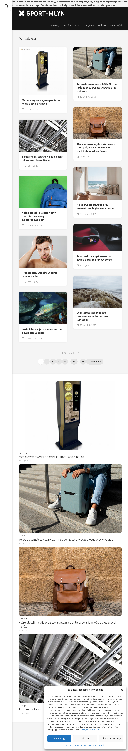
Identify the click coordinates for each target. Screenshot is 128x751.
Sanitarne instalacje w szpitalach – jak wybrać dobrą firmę (42, 158)
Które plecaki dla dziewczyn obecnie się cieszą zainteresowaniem (39, 216)
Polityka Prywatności (96, 745)
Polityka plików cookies (76, 745)
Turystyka (89, 25)
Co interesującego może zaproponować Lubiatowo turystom (92, 316)
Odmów (85, 738)
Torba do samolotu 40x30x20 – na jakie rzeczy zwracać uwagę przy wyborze (96, 87)
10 (74, 361)
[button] (121, 689)
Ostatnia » (95, 361)
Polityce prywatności (90, 730)
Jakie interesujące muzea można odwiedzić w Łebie (42, 331)
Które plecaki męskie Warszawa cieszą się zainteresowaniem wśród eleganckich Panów (95, 147)
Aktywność (53, 25)
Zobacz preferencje (111, 738)
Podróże (66, 25)
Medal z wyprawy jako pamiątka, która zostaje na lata (41, 102)
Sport (78, 25)
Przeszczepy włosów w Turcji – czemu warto (40, 274)
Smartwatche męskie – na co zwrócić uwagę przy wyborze (94, 258)
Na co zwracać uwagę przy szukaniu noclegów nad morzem (95, 206)
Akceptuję (59, 738)
